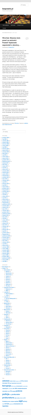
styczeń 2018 (5, 158)
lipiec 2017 (4, 164)
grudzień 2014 (5, 188)
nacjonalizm (25, 386)
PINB (9, 391)
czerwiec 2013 (5, 210)
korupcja (6, 385)
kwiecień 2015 (5, 183)
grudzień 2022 (5, 137)
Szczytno (8, 363)
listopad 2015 (5, 175)
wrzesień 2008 (5, 250)
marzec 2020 (5, 145)
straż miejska (11, 401)
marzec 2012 (5, 220)
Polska (3, 268)
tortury (25, 401)
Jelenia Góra (9, 274)
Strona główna (6, 25)
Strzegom (8, 281)
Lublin (7, 295)
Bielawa (7, 271)
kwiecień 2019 (5, 148)
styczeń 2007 (5, 259)
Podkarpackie (7, 319)
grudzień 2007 (5, 256)
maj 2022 (4, 139)
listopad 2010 (5, 234)
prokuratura (8, 397)
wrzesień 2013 (5, 205)
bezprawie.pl (7, 8)
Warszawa (8, 312)
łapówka (5, 406)
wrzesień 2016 (5, 171)
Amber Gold (12, 381)
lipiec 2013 (4, 209)
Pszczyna (8, 352)
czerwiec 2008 (5, 251)
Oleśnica (8, 278)
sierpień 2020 (5, 142)
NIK (13, 388)
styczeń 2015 (5, 186)
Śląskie (5, 339)
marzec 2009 (5, 248)
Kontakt (4, 28)
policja (5, 394)
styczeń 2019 (5, 150)
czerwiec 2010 (5, 242)
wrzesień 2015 (5, 177)
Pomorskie (6, 328)
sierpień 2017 (5, 163)
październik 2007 (6, 258)
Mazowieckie (7, 309)
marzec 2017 (5, 166)
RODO (21, 398)
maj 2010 (4, 243)
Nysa (7, 316)
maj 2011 (4, 228)
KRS (12, 386)
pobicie (19, 391)
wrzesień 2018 (5, 151)
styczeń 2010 (5, 245)
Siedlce (7, 311)
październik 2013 (6, 204)
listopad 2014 (5, 190)
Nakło (7, 290)
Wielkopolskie (7, 365)
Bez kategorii (5, 266)
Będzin (7, 341)
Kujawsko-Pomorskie (9, 287)
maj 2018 (4, 155)
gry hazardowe (13, 383)
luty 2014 (4, 197)
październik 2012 (6, 213)
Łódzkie (6, 300)
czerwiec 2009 (5, 247)
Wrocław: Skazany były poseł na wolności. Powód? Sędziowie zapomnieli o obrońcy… (11, 41)
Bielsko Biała (9, 343)
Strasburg (5, 401)
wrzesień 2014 (5, 191)
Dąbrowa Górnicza (10, 346)
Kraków (7, 304)
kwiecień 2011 (5, 229)
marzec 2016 (5, 174)
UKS (3, 403)
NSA (16, 388)
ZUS (22, 404)
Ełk (6, 358)
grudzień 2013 (5, 201)
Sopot (7, 338)
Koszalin (8, 373)
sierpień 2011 (5, 223)
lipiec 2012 (4, 216)
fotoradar (4, 383)
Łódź (7, 301)
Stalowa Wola (9, 322)
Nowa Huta (8, 306)
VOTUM (6, 404)
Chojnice (8, 330)
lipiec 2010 (4, 240)
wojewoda (11, 403)
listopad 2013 (5, 202)
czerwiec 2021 (5, 140)
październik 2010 (6, 236)
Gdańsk (7, 331)
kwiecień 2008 (5, 253)
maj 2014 (4, 194)
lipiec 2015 (4, 178)
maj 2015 (4, 182)
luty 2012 (4, 221)
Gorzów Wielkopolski (11, 298)
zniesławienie (17, 404)
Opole (7, 317)
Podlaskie (6, 325)
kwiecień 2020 (5, 144)
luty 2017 (4, 167)
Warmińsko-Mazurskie (9, 357)
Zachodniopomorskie (9, 369)
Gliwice (7, 347)
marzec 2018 (5, 156)
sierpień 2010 (5, 239)
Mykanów (8, 350)
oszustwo (4, 391)
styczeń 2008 (5, 255)
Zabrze (7, 355)
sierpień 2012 (5, 215)
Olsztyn (7, 360)
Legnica (7, 276)
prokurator (16, 394)
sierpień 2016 (5, 172)
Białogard (8, 371)
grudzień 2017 (5, 159)
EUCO (26, 381)
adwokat (26, 123)
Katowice (8, 349)
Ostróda (7, 362)
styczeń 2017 (5, 169)
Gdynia (7, 333)
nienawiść (10, 388)
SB (23, 398)
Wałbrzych (8, 284)
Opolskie (6, 314)
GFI (8, 383)
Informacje (13, 25)
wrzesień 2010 (5, 237)
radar (15, 398)
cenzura (17, 381)
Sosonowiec (8, 354)
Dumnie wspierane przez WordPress (15, 412)
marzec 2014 (5, 196)
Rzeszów (8, 320)
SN (25, 398)
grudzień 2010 (5, 232)
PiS (11, 391)
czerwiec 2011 (5, 226)
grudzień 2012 (5, 212)
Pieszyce (8, 279)
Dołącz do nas (20, 25)
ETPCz (22, 381)
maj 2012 (4, 218)
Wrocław (17, 123)
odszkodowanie (22, 388)
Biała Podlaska (9, 293)
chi (19, 381)
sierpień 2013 (5, 207)
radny (18, 398)
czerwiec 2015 (5, 180)
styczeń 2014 (5, 199)
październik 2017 (6, 161)
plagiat (13, 391)
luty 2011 (4, 231)
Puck (7, 336)
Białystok (8, 327)
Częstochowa (9, 344)
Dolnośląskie (7, 270)
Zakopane (8, 308)
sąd (3, 124)
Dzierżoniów (9, 273)
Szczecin (8, 374)
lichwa (14, 386)
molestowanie (19, 386)
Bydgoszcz (8, 289)
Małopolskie (7, 303)
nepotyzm (5, 388)
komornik (19, 383)
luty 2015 (4, 185)
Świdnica (8, 282)
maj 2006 (4, 261)
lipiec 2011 (4, 224)
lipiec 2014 (4, 193)
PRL (10, 394)
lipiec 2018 (4, 153)
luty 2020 (4, 147)
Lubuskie (6, 297)
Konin (7, 366)
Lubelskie (6, 292)
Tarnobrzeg (8, 324)
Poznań (7, 368)
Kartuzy (7, 335)
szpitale (16, 401)
